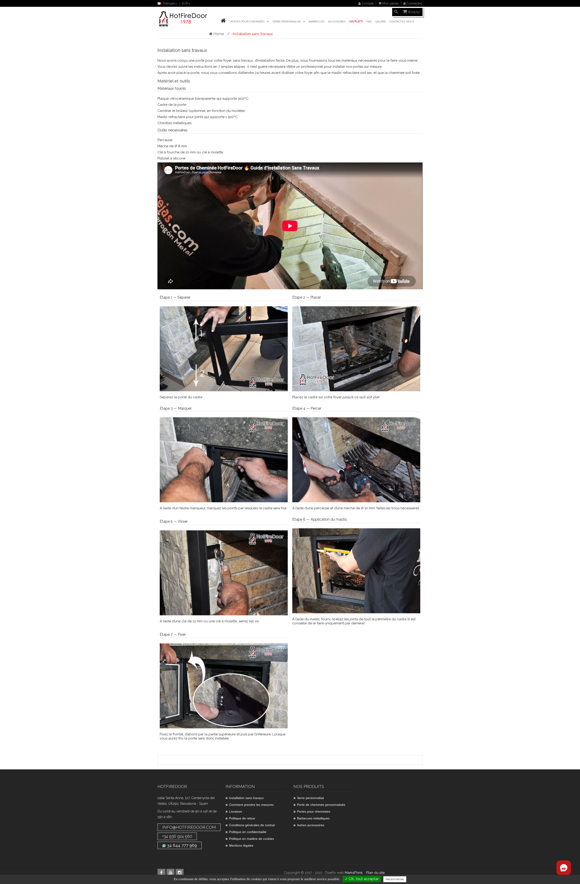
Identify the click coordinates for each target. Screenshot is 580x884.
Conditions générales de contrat (252, 825)
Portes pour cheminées (313, 811)
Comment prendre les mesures (251, 805)
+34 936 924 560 (177, 836)
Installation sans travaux (246, 798)
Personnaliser (395, 879)
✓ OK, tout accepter (362, 879)
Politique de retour (242, 818)
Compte (367, 3)
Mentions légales (241, 845)
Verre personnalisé (310, 798)
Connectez (414, 3)
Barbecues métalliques (313, 818)
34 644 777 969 (181, 845)
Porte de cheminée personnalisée (321, 805)
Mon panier (390, 3)
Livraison (235, 811)
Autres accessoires (310, 825)
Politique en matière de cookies (251, 839)
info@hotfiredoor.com (189, 827)
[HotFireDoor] (183, 19)
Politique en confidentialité (247, 832)
